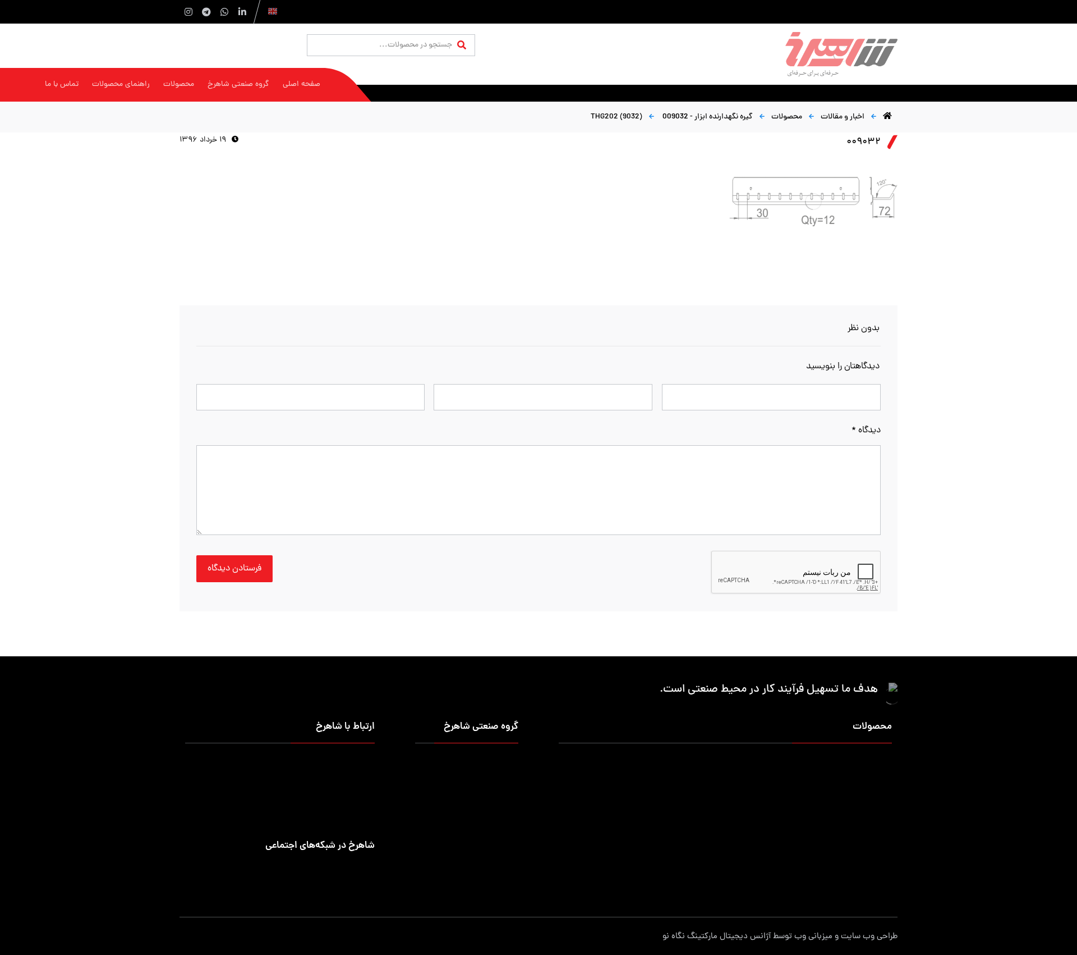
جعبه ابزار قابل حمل (646, 800)
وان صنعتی (874, 818)
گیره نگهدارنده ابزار (862, 836)
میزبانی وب (813, 936)
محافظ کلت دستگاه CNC (746, 836)
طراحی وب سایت (869, 936)
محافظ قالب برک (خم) (644, 836)
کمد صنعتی (767, 854)
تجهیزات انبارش (867, 782)
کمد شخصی (659, 764)
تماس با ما (501, 800)
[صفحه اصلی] (887, 117)
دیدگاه (866, 430)
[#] (367, 870)
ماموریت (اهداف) (490, 782)
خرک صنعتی (659, 818)
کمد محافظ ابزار (760, 764)
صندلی (775, 818)
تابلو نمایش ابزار (652, 854)
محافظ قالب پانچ (866, 854)
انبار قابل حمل (656, 782)
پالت (885, 800)
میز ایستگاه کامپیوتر (646, 872)
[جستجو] (461, 46)
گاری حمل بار (764, 800)
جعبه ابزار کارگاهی (756, 782)
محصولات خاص (867, 872)
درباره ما (505, 764)
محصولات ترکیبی (758, 872)
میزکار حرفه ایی (867, 764)
